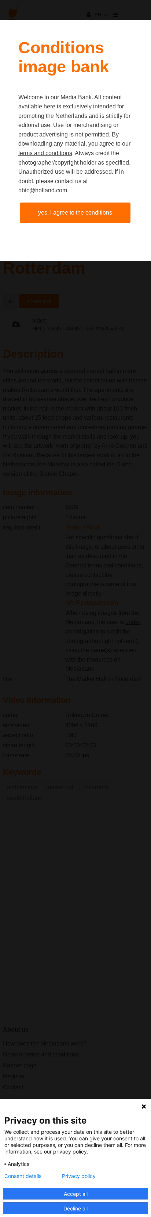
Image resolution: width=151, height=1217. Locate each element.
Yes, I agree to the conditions (75, 212)
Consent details (22, 1176)
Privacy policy (79, 1176)
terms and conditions (45, 153)
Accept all (76, 1194)
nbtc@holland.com (42, 190)
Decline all (75, 1208)
